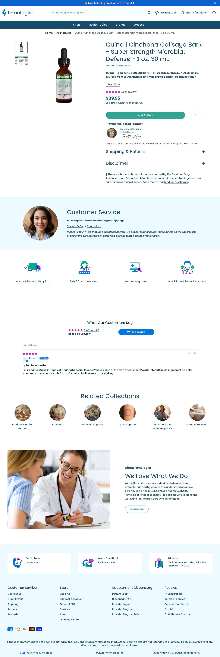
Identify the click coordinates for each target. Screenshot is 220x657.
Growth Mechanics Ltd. (186, 652)
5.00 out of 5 (91, 330)
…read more (113, 84)
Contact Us (32, 562)
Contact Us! (94, 226)
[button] (113, 92)
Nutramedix (123, 65)
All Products (63, 33)
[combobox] (101, 12)
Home (49, 33)
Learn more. (190, 143)
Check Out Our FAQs (108, 562)
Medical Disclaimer (176, 182)
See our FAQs (75, 226)
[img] (30, 353)
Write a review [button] (136, 332)
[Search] (149, 13)
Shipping (111, 102)
